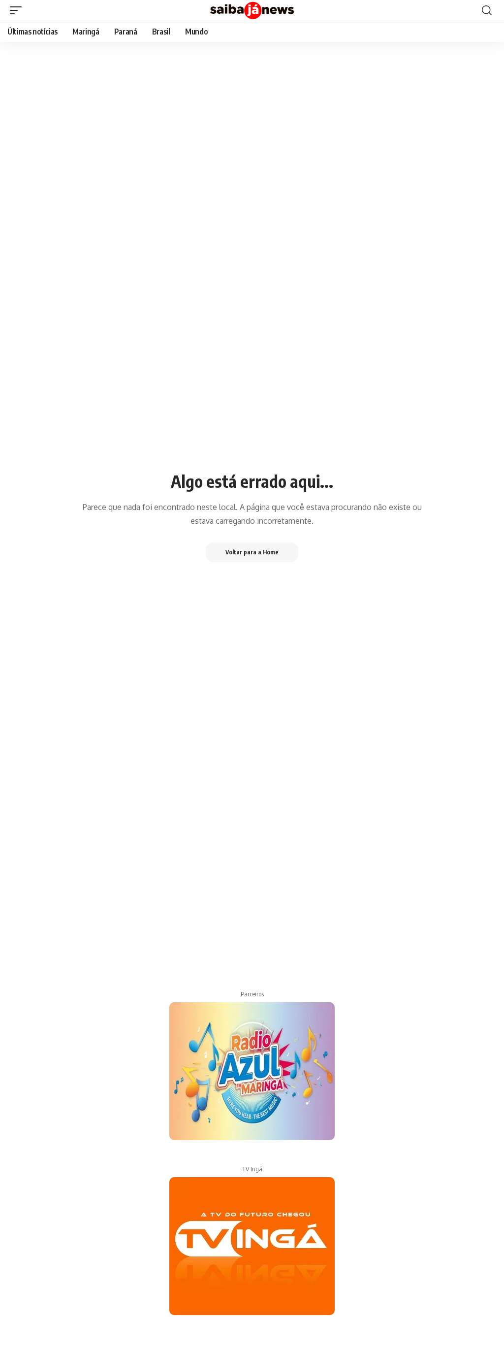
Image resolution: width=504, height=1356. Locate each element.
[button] (18, 10)
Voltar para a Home (252, 552)
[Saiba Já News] (252, 10)
